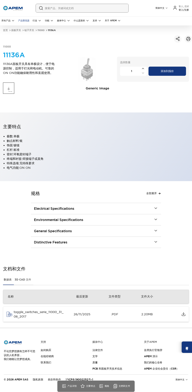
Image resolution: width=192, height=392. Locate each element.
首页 (5, 30)
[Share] (178, 39)
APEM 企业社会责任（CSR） (161, 368)
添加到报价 (167, 71)
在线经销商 (47, 356)
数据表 (8, 279)
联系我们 (46, 362)
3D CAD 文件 (23, 279)
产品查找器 (23, 20)
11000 (41, 30)
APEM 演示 (151, 356)
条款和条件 (54, 379)
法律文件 (97, 350)
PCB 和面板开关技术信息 (107, 368)
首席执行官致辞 (153, 350)
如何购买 (46, 350)
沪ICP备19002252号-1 (79, 379)
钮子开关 (29, 30)
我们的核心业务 (153, 362)
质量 (95, 362)
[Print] (188, 39)
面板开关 (16, 30)
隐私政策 (38, 379)
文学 (95, 356)
